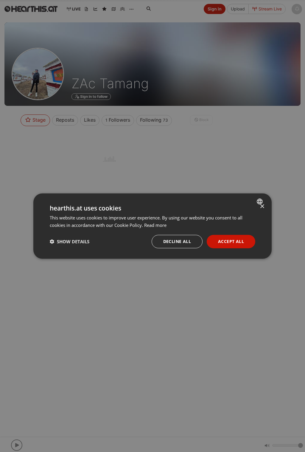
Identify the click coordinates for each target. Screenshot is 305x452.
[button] (69, 241)
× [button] (262, 206)
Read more (155, 225)
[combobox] (260, 202)
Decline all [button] (177, 241)
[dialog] (152, 226)
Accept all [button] (231, 241)
